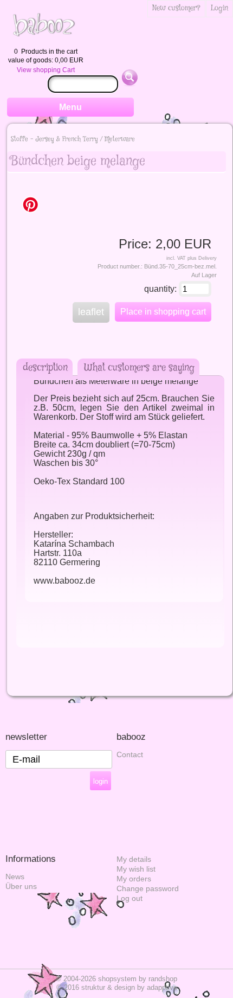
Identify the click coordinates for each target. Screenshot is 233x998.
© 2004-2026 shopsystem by (116, 979)
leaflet (91, 311)
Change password (147, 889)
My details (133, 859)
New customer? (176, 8)
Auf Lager (204, 275)
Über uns (21, 886)
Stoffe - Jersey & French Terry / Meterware (73, 139)
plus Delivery (202, 258)
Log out (129, 898)
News (14, 877)
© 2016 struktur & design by (116, 987)
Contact (129, 755)
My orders (133, 879)
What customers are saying (139, 367)
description (45, 367)
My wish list (136, 869)
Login (219, 8)
